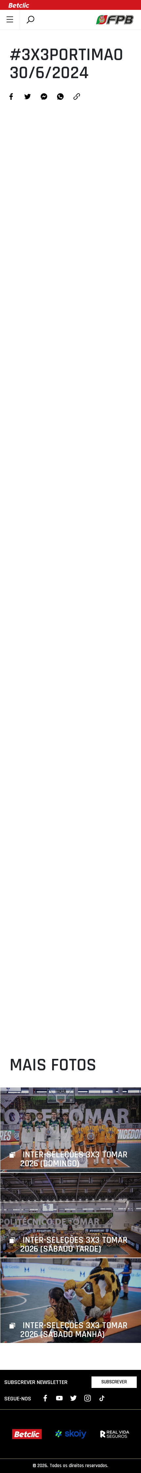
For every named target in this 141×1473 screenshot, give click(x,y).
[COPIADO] (76, 97)
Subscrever (114, 1382)
